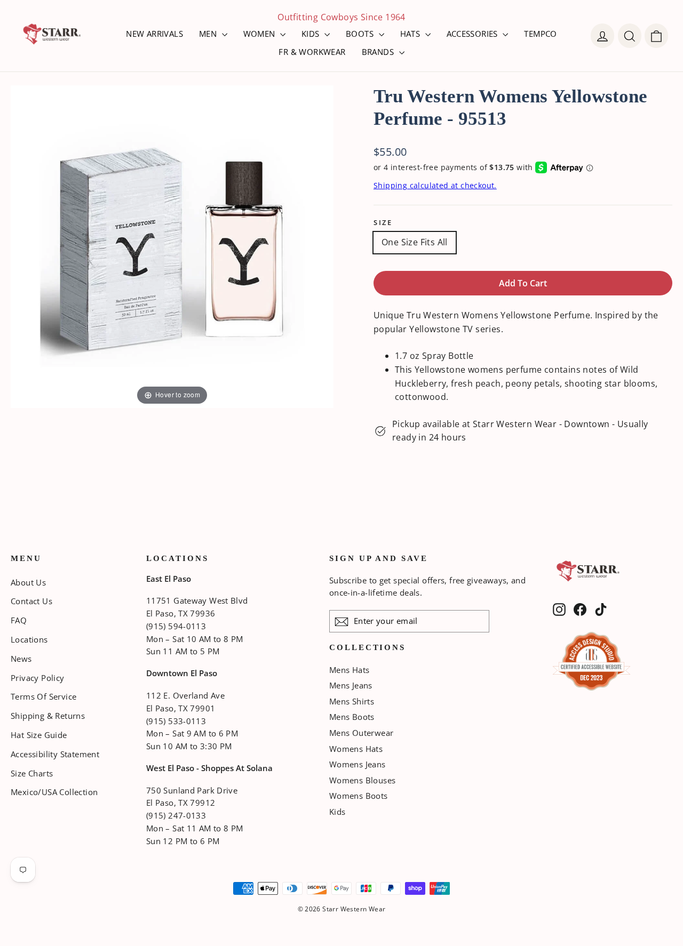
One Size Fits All (415, 242)
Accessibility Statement (55, 754)
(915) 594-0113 (176, 626)
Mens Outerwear (361, 732)
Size (383, 223)
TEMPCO (540, 33)
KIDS (311, 33)
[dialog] (656, 35)
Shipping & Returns (48, 715)
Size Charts (32, 773)
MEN (209, 33)
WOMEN (260, 33)
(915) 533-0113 (176, 721)
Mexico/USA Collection (54, 792)
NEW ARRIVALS (154, 33)
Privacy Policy (38, 677)
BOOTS (361, 33)
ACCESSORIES (474, 33)
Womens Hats (356, 748)
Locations (29, 639)
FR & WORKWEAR (312, 51)
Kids (337, 811)
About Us (28, 582)
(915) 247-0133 (176, 815)
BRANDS (379, 51)
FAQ (19, 620)
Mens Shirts (351, 701)
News (21, 658)
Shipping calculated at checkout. (435, 185)
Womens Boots (358, 795)
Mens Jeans (350, 685)
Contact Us (31, 601)
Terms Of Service (43, 696)
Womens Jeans (357, 764)
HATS (411, 33)
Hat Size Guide (39, 734)
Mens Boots (352, 716)
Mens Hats (349, 669)
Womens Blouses (362, 780)
